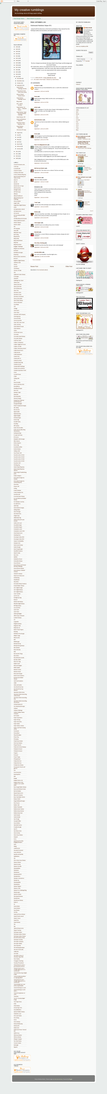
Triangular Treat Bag (18, 961)
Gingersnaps (17, 515)
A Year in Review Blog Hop (20, 174)
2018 (17, 65)
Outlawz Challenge (18, 710)
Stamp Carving (17, 864)
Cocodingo (16, 304)
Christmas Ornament (18, 296)
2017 (17, 67)
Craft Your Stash (17, 340)
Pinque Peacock (17, 745)
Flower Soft (16, 486)
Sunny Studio (17, 906)
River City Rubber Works (19, 797)
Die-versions (17, 409)
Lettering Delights (18, 613)
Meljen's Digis (17, 635)
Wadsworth (16, 1025)
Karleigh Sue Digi (17, 597)
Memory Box (17, 637)
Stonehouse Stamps (18, 900)
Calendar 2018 (17, 262)
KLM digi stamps (17, 605)
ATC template (17, 228)
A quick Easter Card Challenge (84, 148)
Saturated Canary (18, 825)
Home (52, 266)
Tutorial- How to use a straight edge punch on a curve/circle (19, 970)
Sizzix (15, 844)
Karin (77, 118)
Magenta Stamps (18, 623)
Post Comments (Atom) (42, 270)
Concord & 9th (17, 318)
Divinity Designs (17, 417)
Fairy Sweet (86, 179)
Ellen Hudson (17, 441)
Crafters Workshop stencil (20, 348)
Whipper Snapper (18, 1039)
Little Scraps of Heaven (19, 615)
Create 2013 (16, 356)
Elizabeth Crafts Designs (19, 439)
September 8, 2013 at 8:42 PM (41, 217)
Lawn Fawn (16, 609)
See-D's (15, 829)
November (19, 80)
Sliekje (15, 846)
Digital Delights (17, 415)
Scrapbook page (17, 827)
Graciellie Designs (18, 527)
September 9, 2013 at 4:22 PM (41, 247)
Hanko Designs (17, 547)
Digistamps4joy (17, 413)
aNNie (77, 110)
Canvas (15, 264)
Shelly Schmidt (88, 27)
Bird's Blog (16, 234)
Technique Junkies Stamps (20, 934)
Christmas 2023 (17, 292)
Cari (77, 116)
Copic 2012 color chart (19, 322)
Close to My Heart (18, 302)
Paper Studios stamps (19, 725)
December (19, 78)
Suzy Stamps (16, 910)
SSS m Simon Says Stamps (20, 860)
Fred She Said (17, 494)
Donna (35, 133)
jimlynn (36, 107)
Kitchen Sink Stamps (18, 601)
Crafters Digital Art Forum (20, 344)
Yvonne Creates (17, 1043)
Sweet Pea (16, 920)
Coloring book (17, 316)
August (18, 132)
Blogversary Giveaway (19, 248)
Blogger (70, 1079)
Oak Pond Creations (18, 681)
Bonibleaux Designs (18, 252)
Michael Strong (17, 643)
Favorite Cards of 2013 (19, 457)
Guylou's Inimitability (18, 541)
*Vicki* (36, 202)
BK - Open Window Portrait (84, 144)
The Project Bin (17, 945)
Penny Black (16, 733)
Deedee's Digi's (17, 392)
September (19, 85)
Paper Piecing (17, 719)
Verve (15, 1019)
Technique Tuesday (18, 939)
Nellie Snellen (17, 667)
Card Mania (16, 268)
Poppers (16, 753)
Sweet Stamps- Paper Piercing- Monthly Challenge (21, 113)
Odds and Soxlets (18, 685)
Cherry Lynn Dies (17, 286)
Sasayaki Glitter (17, 821)
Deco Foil (16, 390)
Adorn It (16, 180)
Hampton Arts (17, 543)
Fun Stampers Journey (19, 501)
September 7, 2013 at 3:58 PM (41, 206)
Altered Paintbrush (18, 195)
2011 (17, 153)
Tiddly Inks (16, 951)
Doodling (16, 423)
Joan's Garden (17, 593)
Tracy (77, 128)
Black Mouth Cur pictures (34, 18)
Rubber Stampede (18, 807)
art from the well (82, 155)
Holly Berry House (18, 559)
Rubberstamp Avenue (19, 811)
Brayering (16, 254)
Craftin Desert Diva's (18, 350)
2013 (17, 76)
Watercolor (16, 1027)
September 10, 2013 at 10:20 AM (42, 256)
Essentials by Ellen (18, 447)
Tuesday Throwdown (19, 963)
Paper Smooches (18, 721)
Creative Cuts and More (19, 368)
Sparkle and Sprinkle (18, 854)
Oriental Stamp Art (18, 704)
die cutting (16, 407)
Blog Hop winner (17, 244)
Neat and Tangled (18, 665)
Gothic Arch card (18, 523)
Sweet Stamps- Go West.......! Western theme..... (22, 109)
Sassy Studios (17, 823)
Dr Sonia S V (37, 85)
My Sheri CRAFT (17, 659)
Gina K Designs (17, 511)
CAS (15, 272)
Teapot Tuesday (17, 930)
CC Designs (16, 276)
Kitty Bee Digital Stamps (19, 603)
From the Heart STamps (19, 496)
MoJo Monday (17, 649)
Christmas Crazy (17, 294)
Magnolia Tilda (17, 625)
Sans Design (16, 819)
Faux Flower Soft (18, 453)
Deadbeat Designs (18, 388)
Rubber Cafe (16, 805)
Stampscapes (17, 892)
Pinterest (78, 84)
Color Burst (16, 310)
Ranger (15, 778)
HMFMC (15, 557)
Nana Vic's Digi (17, 661)
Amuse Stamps (17, 201)
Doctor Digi (16, 419)
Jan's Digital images (18, 587)
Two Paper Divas (18, 1001)
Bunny (77, 114)
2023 (17, 53)
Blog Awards (17, 236)
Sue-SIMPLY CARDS (82, 146)
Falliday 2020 (17, 451)
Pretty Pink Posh (17, 761)
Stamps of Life (17, 888)
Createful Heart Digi (18, 362)
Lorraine (78, 120)
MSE (15, 651)
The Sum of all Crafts (18, 949)
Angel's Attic (16, 203)
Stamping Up (17, 884)
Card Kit (15, 266)
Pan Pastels (16, 715)
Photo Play (16, 737)
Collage (15, 308)
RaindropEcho (17, 774)
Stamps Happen (17, 886)
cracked (86, 156)
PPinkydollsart (17, 759)
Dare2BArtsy (17, 386)
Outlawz (16, 708)
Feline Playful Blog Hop (19, 467)
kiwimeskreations (38, 119)
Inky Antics (16, 581)
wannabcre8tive (38, 252)
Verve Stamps (17, 1021)
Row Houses (17, 803)
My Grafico (16, 655)
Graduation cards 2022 (19, 531)
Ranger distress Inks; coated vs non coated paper (19, 784)
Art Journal (16, 213)
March (18, 144)
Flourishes (16, 484)
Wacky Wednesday (18, 1023)
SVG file (15, 912)
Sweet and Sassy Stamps (19, 914)
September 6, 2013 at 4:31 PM (41, 114)
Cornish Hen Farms (18, 332)
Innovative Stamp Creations (20, 583)
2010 (17, 156)
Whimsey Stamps (18, 1035)
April (18, 141)
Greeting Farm (17, 535)
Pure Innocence (17, 772)
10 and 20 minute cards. (19, 164)
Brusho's (16, 258)
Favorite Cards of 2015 (19, 461)
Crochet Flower (17, 374)
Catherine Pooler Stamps (19, 274)
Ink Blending (16, 577)
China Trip (16, 290)
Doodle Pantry (17, 421)
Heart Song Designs (18, 549)
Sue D (77, 124)
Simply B (16, 837)
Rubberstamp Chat (18, 813)
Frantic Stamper (17, 490)
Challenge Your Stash (18, 280)
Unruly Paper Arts (18, 1007)
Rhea (77, 130)
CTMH (15, 376)
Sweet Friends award (19, 916)
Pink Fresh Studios (18, 743)
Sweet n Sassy (17, 918)
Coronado (16, 334)
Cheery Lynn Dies (18, 284)
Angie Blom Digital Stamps (20, 205)
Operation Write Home (19, 692)
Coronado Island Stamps (19, 336)
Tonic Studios (17, 959)
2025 (17, 49)
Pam (77, 122)
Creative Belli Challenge (19, 366)
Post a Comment (36, 259)
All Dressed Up (17, 188)
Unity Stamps (17, 1005)
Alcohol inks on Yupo (19, 186)
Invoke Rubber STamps (19, 585)
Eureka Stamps (17, 449)
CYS (14, 380)
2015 (17, 72)
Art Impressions (17, 211)
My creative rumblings (29, 10)
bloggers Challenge (18, 246)
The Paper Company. (18, 941)
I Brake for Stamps (18, 573)
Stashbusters (17, 898)
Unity (15, 1003)
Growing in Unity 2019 (19, 539)
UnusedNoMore (17, 1009)
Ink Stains (80, 200)
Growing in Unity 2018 (19, 537)
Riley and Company (18, 795)
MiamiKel (36, 232)
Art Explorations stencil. (19, 209)
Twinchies (16, 996)
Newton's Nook (17, 669)
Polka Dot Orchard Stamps (20, 747)
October (19, 83)
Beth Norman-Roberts (39, 168)
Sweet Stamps (55, 79)
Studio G (16, 902)
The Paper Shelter (18, 943)
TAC (14, 924)
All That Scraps (17, 191)
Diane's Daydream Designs (20, 405)
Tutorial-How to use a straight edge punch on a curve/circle (19, 981)
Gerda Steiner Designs (19, 507)
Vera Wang (16, 1017)
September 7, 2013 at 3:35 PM (41, 197)
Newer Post (34, 266)
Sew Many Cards (17, 831)
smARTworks (17, 848)
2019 (17, 63)
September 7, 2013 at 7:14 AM (41, 181)
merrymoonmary (58, 1079)
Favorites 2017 (17, 463)
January (19, 148)
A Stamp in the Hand (18, 172)
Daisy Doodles (17, 382)
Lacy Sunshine (17, 607)
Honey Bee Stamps (18, 561)
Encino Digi (16, 445)
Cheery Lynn (16, 282)
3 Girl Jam (16, 166)
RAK (15, 776)
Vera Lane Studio (18, 1015)
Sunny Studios (17, 908)
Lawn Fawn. (16, 611)
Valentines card (17, 1013)
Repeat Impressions (18, 793)
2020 (17, 60)
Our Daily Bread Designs (19, 706)
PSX (14, 770)
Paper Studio (17, 723)
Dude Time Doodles (18, 427)
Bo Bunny (16, 250)
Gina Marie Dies (17, 513)
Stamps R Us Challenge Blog (20, 890)
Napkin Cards (17, 663)
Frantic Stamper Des (18, 492)
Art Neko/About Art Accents (20, 218)
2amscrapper (37, 222)
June (18, 137)
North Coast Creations (19, 675)
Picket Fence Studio (18, 741)
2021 (17, 58)
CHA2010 (16, 278)
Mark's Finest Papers (41, 79)
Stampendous (17, 876)
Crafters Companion (18, 342)
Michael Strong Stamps (19, 645)
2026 (17, 46)
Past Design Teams (19, 18)
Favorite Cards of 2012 (19, 455)
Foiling (15, 488)
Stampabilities (17, 868)
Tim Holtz (16, 953)
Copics (15, 330)
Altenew (16, 193)
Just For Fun (16, 595)
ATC (35, 79)
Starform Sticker (17, 894)
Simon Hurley (17, 833)
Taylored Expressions (19, 928)
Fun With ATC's (17, 503)
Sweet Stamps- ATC (21, 117)
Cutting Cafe (16, 378)
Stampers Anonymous (19, 878)
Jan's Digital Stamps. (18, 591)
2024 (17, 51)
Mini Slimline (17, 647)
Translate (87, 61)
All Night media (17, 189)
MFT (15, 639)
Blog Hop (16, 242)
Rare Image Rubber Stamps (20, 787)
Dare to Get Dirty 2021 (19, 384)
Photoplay (16, 739)
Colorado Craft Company (19, 314)
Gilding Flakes (17, 509)
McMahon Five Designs (19, 633)
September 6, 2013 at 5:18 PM (41, 128)
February (19, 146)
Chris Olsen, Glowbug (39, 243)
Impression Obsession (19, 575)
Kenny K (15, 599)
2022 (17, 56)
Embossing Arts (17, 443)
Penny (35, 96)
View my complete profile (82, 46)
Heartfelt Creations (18, 551)
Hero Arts (16, 555)
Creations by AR (17, 364)
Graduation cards (18, 529)
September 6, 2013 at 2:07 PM (41, 102)
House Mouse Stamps (19, 568)
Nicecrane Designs (18, 673)
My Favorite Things (18, 653)
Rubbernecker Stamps (19, 809)
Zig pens (16, 1047)
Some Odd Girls (17, 852)
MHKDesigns (17, 641)
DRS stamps (16, 425)
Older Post (69, 266)
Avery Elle (16, 230)
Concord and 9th (18, 320)
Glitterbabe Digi (17, 517)
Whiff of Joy (16, 1033)
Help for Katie (17, 553)
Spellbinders (16, 856)
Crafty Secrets (17, 352)
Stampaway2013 (18, 874)
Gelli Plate (16, 505)
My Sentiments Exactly (19, 657)
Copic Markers (17, 328)
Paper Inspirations (18, 717)
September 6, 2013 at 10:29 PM (41, 163)
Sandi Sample (17, 815)
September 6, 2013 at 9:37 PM (41, 139)
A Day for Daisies (18, 170)
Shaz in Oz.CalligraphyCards (40, 144)
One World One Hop (18, 687)
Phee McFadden (17, 735)
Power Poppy (17, 757)
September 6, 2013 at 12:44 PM (41, 91)
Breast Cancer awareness (20, 256)
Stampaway (16, 872)
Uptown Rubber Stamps (19, 1011)
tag (14, 926)
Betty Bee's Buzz (17, 232)
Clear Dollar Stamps (18, 300)
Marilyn (36, 212)
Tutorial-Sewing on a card (20, 987)
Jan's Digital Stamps (18, 589)
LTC (14, 619)
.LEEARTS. (80, 189)
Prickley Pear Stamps (18, 765)
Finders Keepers (17, 475)
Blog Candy (19, 101)
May (18, 139)
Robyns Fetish (17, 799)
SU (14, 904)
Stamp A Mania (17, 862)
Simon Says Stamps (18, 835)
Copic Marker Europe (19, 326)
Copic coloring (17, 324)
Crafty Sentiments (18, 354)
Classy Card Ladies (18, 298)
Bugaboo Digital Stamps (19, 260)
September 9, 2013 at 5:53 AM (41, 227)
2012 (17, 151)
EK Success (16, 437)
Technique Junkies (18, 932)
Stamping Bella (17, 882)
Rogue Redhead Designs (19, 801)
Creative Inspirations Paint (20, 370)
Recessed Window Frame (20, 789)
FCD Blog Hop (17, 465)
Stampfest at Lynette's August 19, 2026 (88, 169)
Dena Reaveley (17, 396)
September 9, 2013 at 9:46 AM (41, 238)
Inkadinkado (16, 579)
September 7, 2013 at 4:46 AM (41, 172)
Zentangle (16, 1045)
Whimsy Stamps (17, 1037)
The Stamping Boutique (19, 947)
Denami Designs (17, 398)
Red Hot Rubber (17, 791)
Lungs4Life (16, 621)
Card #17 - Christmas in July (84, 139)
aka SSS (15, 182)
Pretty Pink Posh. (18, 763)
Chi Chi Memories (18, 288)
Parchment (16, 731)
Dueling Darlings (17, 433)
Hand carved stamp (18, 545)
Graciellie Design (18, 525)
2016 (17, 69)
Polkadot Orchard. (18, 751)
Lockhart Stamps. (18, 617)
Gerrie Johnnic (37, 177)
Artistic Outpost (17, 222)
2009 (17, 158)
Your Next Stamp (17, 1041)
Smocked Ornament (18, 850)
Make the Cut (17, 627)
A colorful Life (17, 168)
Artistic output (17, 224)
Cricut (15, 372)
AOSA (15, 207)
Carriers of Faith (17, 270)
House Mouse (17, 563)
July (18, 135)
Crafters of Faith (17, 346)
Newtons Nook (17, 671)
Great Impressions (18, 533)
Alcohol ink (16, 184)
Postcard (16, 755)
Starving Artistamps (18, 896)
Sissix (15, 839)
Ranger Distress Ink (18, 780)
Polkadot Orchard (18, 749)
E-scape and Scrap (18, 435)
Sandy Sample (17, 817)
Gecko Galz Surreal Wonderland (87, 203)
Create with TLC (17, 358)
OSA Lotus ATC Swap (21, 129)
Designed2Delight (18, 403)
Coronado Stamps (18, 338)
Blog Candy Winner (18, 240)
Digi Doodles (17, 411)
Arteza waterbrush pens (19, 220)
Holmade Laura (81, 166)
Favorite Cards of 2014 (19, 459)
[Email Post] (60, 77)
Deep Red (16, 394)
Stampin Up (49, 79)
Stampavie (16, 870)
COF (15, 306)
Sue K (77, 126)
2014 (17, 74)
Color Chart (16, 312)
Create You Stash (18, 360)
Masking (16, 631)
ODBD (15, 683)
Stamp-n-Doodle (17, 866)
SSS (14, 858)
